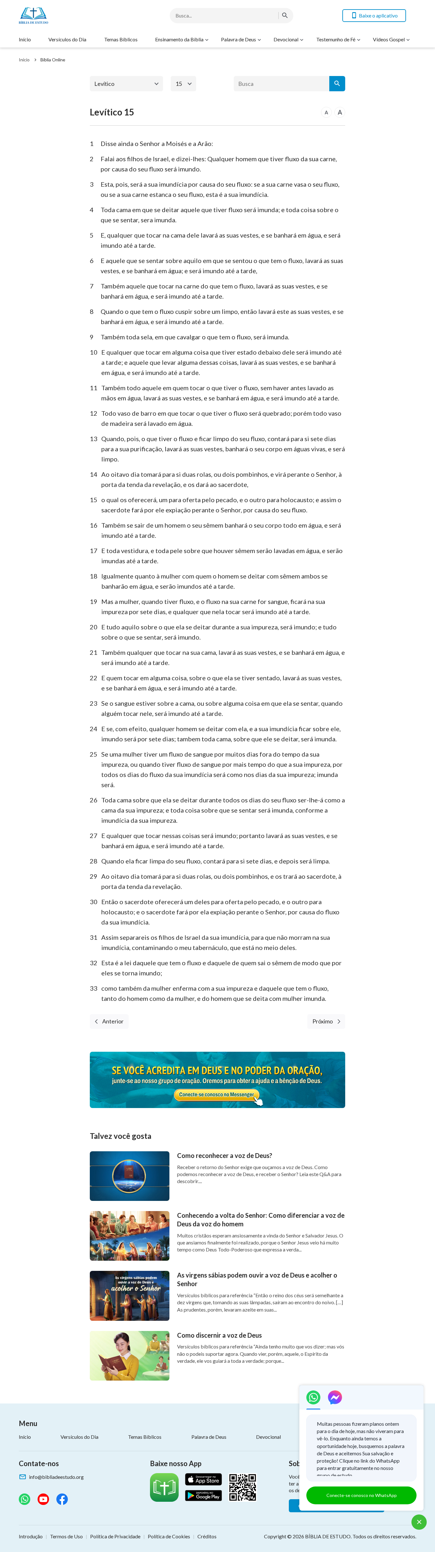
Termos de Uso (66, 1536)
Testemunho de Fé (335, 39)
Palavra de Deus (238, 39)
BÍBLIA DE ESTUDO (328, 1536)
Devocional (286, 39)
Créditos (207, 1536)
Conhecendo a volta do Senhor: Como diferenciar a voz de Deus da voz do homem (261, 1219)
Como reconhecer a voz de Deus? (224, 1155)
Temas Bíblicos (121, 39)
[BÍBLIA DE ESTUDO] (70, 15)
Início (25, 39)
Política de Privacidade (115, 1536)
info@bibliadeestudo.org (56, 1477)
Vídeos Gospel (389, 39)
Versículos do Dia (67, 39)
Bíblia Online (52, 59)
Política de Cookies (169, 1536)
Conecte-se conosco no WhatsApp (361, 1495)
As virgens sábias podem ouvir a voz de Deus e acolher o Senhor (257, 1279)
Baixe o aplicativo (378, 15)
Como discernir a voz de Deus (219, 1335)
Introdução (31, 1536)
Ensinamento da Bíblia (179, 39)
